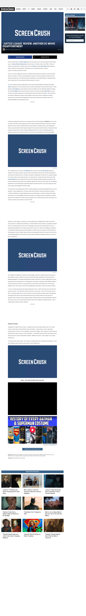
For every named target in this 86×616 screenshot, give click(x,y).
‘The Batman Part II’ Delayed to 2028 (32, 513)
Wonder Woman (36, 455)
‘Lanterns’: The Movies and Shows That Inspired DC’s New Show (11, 491)
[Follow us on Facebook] (81, 9)
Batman (34, 66)
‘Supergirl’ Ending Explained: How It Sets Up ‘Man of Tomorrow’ (52, 536)
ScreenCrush (52, 444)
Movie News (16, 458)
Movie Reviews (22, 458)
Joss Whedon (27, 170)
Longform (18, 9)
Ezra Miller (15, 91)
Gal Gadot (44, 454)
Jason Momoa (16, 89)
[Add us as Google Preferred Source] (71, 9)
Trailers (39, 9)
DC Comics (35, 454)
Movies (24, 9)
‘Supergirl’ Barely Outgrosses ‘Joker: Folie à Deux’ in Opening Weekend (11, 536)
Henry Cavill (49, 454)
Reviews (33, 9)
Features (45, 9)
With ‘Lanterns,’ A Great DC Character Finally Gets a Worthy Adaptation (32, 491)
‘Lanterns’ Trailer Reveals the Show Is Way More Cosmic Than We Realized (53, 491)
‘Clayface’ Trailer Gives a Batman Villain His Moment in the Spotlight (11, 513)
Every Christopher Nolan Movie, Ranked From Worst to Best (74, 28)
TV (28, 9)
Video (51, 9)
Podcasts (61, 9)
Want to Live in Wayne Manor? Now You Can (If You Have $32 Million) (53, 513)
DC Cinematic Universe (27, 454)
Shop (55, 9)
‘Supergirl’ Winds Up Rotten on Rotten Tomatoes (32, 535)
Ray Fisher (47, 91)
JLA (22, 295)
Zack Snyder (45, 170)
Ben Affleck (44, 66)
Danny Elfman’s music (20, 64)
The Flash (30, 455)
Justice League (22, 62)
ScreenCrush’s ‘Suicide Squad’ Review (32, 449)
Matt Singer (8, 49)
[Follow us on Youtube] (78, 9)
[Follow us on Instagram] (74, 9)
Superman (25, 455)
